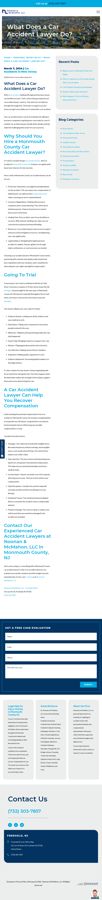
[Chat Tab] (51, 450)
